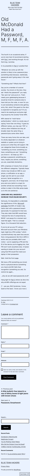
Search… (4, 417)
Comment (4, 324)
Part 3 (16, 66)
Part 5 (13, 280)
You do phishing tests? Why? (16, 454)
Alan (4, 302)
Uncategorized (14, 304)
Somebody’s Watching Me (9, 437)
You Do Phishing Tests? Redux (10, 442)
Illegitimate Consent (7, 439)
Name (3, 342)
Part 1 (6, 59)
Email (3, 351)
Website (3, 360)
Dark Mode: (23, 474)
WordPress (17, 469)
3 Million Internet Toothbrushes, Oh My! (13, 447)
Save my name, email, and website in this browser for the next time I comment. (15, 370)
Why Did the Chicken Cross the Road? (13, 444)
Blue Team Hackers (10, 463)
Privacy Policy (5, 466)
